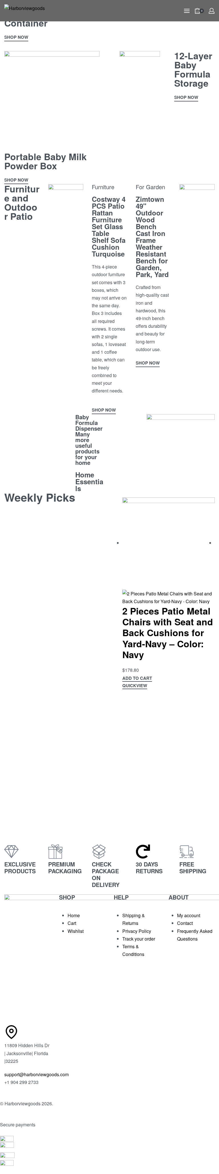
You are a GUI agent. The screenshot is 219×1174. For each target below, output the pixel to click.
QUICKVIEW (134, 686)
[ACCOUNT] (211, 11)
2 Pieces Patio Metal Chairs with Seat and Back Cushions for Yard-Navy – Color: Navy (167, 632)
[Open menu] (187, 11)
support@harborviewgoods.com (36, 1074)
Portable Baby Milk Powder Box (45, 161)
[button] (137, 679)
